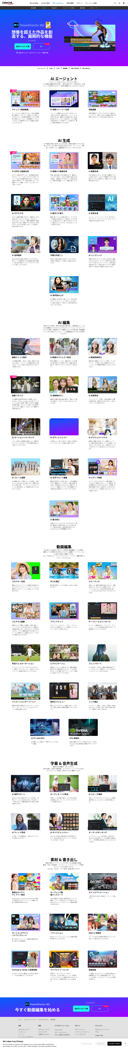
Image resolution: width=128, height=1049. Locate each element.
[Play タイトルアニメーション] (102, 881)
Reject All (101, 1043)
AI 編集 (58, 68)
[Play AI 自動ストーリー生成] (64, 98)
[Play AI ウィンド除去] (25, 821)
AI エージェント (42, 68)
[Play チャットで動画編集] (25, 98)
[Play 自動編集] (102, 98)
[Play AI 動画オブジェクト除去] (64, 346)
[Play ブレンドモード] (102, 652)
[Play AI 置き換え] (64, 508)
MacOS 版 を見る (32, 40)
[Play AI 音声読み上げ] (64, 284)
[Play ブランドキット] (64, 610)
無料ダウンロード (22, 46)
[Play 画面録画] (102, 959)
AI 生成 (51, 68)
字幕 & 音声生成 (75, 68)
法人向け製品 (45, 3)
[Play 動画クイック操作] (25, 346)
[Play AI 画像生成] (102, 160)
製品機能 (43, 8)
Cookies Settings (86, 1043)
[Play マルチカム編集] (25, 610)
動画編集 (65, 68)
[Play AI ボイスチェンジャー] (64, 821)
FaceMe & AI (60, 3)
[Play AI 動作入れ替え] (64, 202)
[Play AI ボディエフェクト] (64, 426)
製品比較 (54, 8)
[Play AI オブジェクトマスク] (102, 426)
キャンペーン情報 (91, 3)
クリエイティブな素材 (68, 8)
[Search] (115, 3)
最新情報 (82, 8)
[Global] (124, 3)
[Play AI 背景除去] (102, 384)
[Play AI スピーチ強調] (102, 783)
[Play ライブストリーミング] (64, 959)
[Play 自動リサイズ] (25, 384)
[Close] (125, 1043)
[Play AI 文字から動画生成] (25, 160)
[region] (64, 1043)
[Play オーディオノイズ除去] (64, 783)
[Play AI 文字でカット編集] (64, 466)
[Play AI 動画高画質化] (102, 346)
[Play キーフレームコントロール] (102, 610)
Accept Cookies (114, 1043)
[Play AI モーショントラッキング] (25, 426)
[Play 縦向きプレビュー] (64, 691)
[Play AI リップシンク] (102, 244)
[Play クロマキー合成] (25, 570)
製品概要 (33, 8)
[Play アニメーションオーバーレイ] (25, 691)
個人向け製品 (34, 3)
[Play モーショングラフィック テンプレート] (25, 922)
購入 (44, 45)
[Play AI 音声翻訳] (25, 244)
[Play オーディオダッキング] (102, 821)
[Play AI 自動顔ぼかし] (64, 384)
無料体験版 (70, 3)
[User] (119, 3)
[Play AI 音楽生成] (102, 202)
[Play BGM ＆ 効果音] (102, 922)
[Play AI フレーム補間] (25, 466)
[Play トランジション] (64, 922)
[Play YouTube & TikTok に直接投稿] (25, 959)
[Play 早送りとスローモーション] (25, 652)
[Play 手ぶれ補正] (64, 570)
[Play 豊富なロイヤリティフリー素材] (25, 881)
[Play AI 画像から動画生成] (64, 160)
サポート (79, 3)
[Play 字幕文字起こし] (64, 244)
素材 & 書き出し (86, 68)
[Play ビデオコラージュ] (64, 652)
